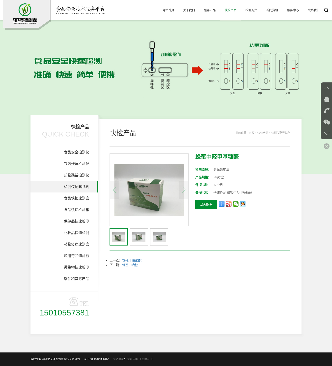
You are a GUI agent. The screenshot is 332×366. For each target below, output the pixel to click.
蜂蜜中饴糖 (130, 265)
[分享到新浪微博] (229, 204)
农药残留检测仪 (76, 164)
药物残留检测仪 (76, 175)
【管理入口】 (147, 359)
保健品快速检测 (76, 221)
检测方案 (251, 10)
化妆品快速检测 (76, 233)
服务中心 (293, 10)
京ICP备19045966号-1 (98, 359)
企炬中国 (132, 359)
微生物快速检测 (76, 267)
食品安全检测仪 (76, 152)
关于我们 (189, 10)
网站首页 (168, 10)
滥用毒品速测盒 (76, 256)
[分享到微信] (236, 204)
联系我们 (314, 10)
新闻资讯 (272, 10)
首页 (252, 132)
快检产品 (230, 10)
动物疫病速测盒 (76, 244)
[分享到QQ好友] (243, 204)
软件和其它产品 (76, 279)
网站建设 (118, 359)
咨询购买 (206, 204)
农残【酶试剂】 (133, 260)
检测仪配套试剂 (76, 187)
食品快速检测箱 (76, 210)
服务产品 (210, 10)
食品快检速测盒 (76, 198)
